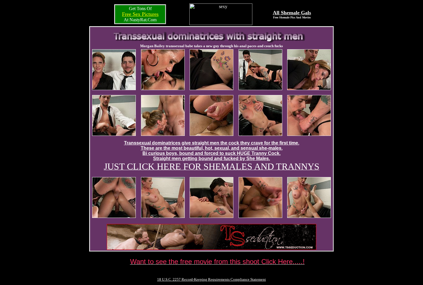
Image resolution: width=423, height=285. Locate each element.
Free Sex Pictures (140, 14)
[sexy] (220, 23)
